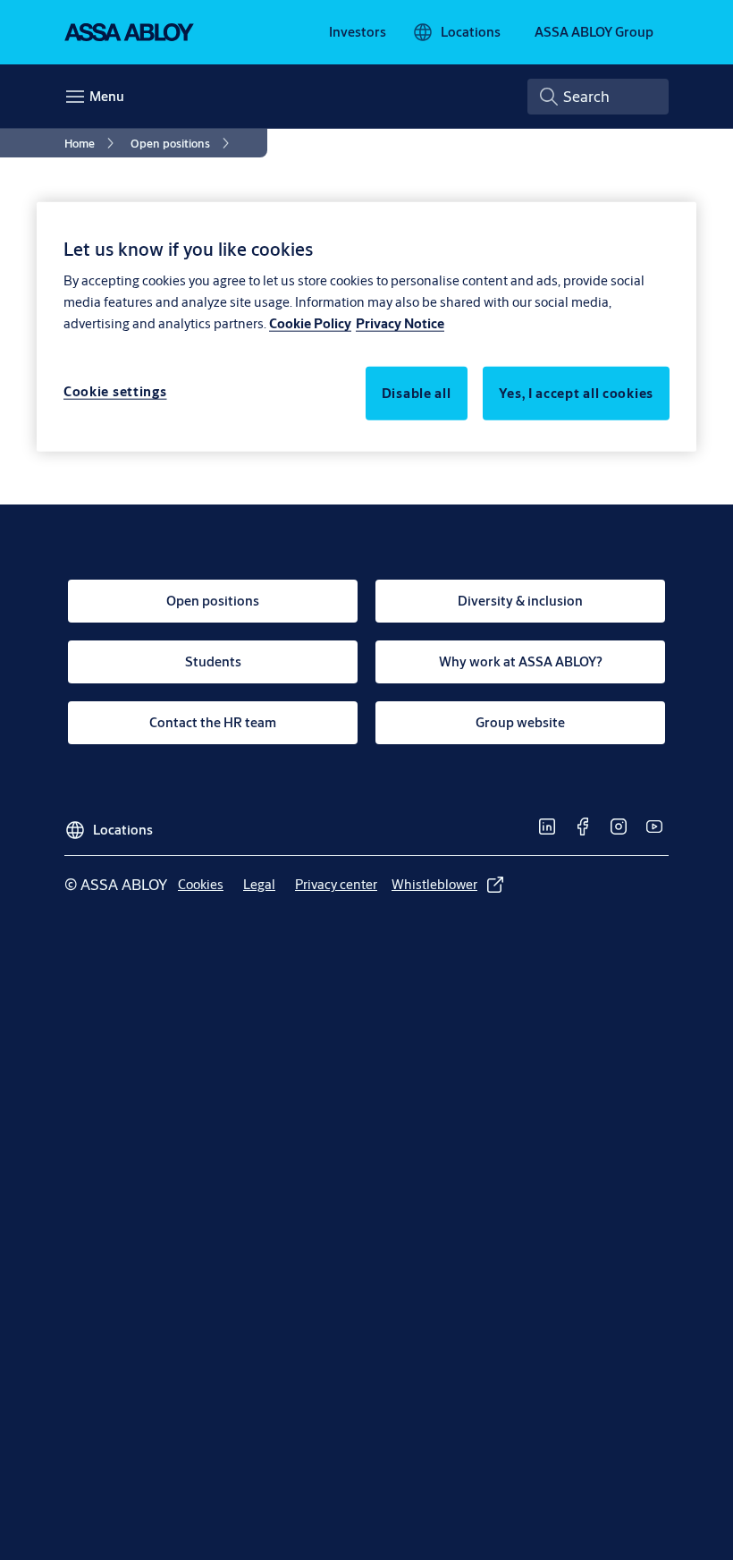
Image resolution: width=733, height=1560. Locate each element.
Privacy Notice (400, 323)
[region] (366, 326)
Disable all (416, 393)
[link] (357, 32)
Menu (106, 96)
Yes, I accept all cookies (576, 393)
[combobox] (598, 96)
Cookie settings (115, 391)
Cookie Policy (310, 323)
